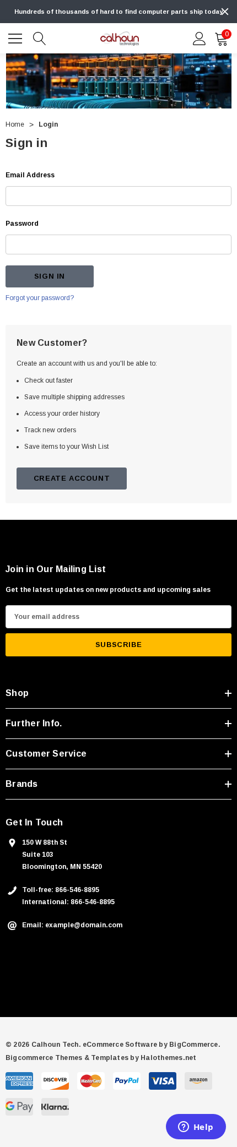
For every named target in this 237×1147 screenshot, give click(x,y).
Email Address (30, 175)
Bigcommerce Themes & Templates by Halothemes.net (101, 1058)
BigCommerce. (194, 1044)
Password (22, 223)
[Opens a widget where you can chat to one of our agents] (195, 1127)
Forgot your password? (40, 298)
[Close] (225, 11)
